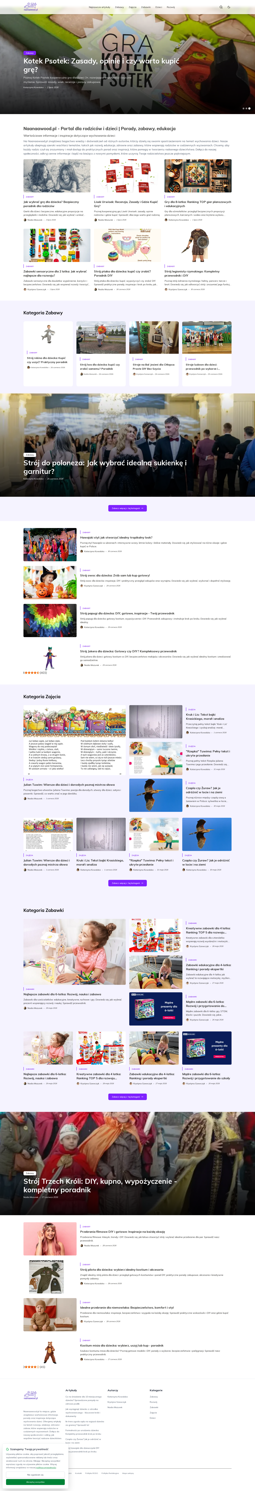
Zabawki (146, 7)
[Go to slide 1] (243, 108)
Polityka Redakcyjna (110, 1473)
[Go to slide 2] (246, 108)
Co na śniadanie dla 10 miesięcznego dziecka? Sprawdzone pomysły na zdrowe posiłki (84, 1400)
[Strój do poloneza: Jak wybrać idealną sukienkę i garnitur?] (127, 445)
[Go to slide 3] (249, 108)
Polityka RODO (91, 1473)
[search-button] (221, 7)
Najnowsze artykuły (99, 7)
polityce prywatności (46, 1467)
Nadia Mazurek (30, 1197)
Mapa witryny (128, 1473)
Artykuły (71, 1390)
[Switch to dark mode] (229, 7)
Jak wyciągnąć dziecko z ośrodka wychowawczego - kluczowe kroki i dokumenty (83, 1413)
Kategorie (156, 1390)
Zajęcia (132, 7)
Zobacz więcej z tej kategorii (126, 508)
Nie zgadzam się (35, 1474)
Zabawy (119, 7)
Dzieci (158, 7)
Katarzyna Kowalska (33, 87)
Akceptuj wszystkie (35, 1482)
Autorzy (113, 1390)
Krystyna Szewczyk (117, 1402)
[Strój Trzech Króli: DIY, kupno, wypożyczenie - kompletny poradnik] (127, 1163)
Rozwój (171, 7)
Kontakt (78, 1473)
